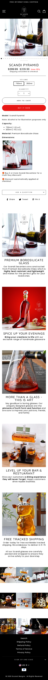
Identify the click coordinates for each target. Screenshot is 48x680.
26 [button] (23, 60)
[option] (24, 2)
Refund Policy (23, 645)
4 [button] (7, 58)
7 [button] (13, 58)
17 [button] (33, 58)
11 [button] (21, 58)
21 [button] (41, 58)
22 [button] (43, 58)
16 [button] (31, 58)
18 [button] (35, 58)
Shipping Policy (24, 642)
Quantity (24, 89)
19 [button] (37, 58)
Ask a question (24, 192)
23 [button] (45, 58)
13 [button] (25, 58)
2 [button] (3, 58)
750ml (19, 83)
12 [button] (23, 58)
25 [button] (21, 60)
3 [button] (5, 58)
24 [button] (47, 58)
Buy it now (24, 108)
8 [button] (15, 58)
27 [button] (25, 60)
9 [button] (17, 58)
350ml (29, 83)
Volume (24, 79)
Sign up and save (24, 660)
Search (24, 638)
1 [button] (1, 58)
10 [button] (19, 58)
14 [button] (27, 58)
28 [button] (27, 60)
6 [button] (11, 58)
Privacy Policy (24, 652)
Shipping (13, 72)
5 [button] (9, 58)
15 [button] (29, 58)
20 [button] (39, 58)
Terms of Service (24, 649)
